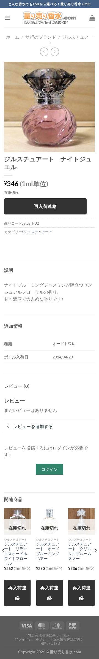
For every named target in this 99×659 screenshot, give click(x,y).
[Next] (95, 561)
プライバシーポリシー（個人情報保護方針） (49, 639)
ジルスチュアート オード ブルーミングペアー (49, 551)
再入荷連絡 (45, 206)
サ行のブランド (40, 36)
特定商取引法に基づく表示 (49, 635)
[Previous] (4, 561)
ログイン (49, 469)
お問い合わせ (50, 643)
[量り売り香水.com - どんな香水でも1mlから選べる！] (49, 18)
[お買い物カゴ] (92, 18)
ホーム (12, 36)
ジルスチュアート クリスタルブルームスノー (79, 551)
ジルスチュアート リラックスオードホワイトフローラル (15, 554)
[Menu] (7, 17)
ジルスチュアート (38, 232)
